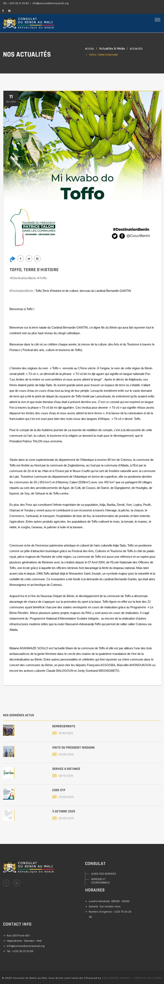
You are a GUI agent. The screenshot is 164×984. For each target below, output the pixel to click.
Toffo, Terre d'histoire (34, 270)
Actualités (136, 49)
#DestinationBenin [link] (23, 278)
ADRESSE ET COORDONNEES (100, 880)
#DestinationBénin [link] (21, 290)
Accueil (89, 49)
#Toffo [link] (42, 278)
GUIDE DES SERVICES (103, 874)
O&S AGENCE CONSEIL (116, 978)
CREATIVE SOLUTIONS (148, 978)
